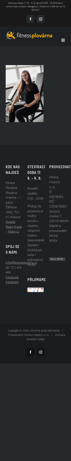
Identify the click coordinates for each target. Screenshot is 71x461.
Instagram (12, 282)
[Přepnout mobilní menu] (63, 40)
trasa (18, 227)
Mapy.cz (13, 231)
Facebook (12, 277)
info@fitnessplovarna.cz (21, 262)
